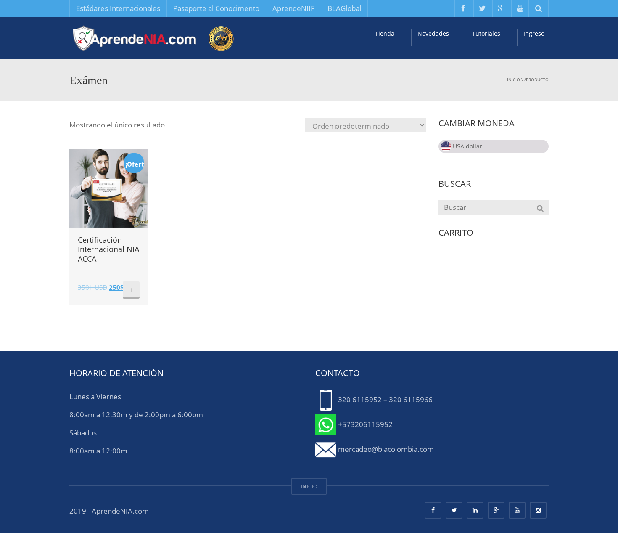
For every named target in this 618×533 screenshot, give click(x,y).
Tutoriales (486, 33)
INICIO (309, 486)
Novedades (433, 33)
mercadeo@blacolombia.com (386, 448)
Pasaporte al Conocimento (216, 8)
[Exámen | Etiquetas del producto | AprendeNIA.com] (153, 37)
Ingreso (533, 33)
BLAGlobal (344, 8)
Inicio (513, 79)
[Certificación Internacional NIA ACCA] (108, 188)
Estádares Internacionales (118, 8)
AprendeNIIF (293, 8)
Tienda (384, 33)
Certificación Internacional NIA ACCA (108, 249)
